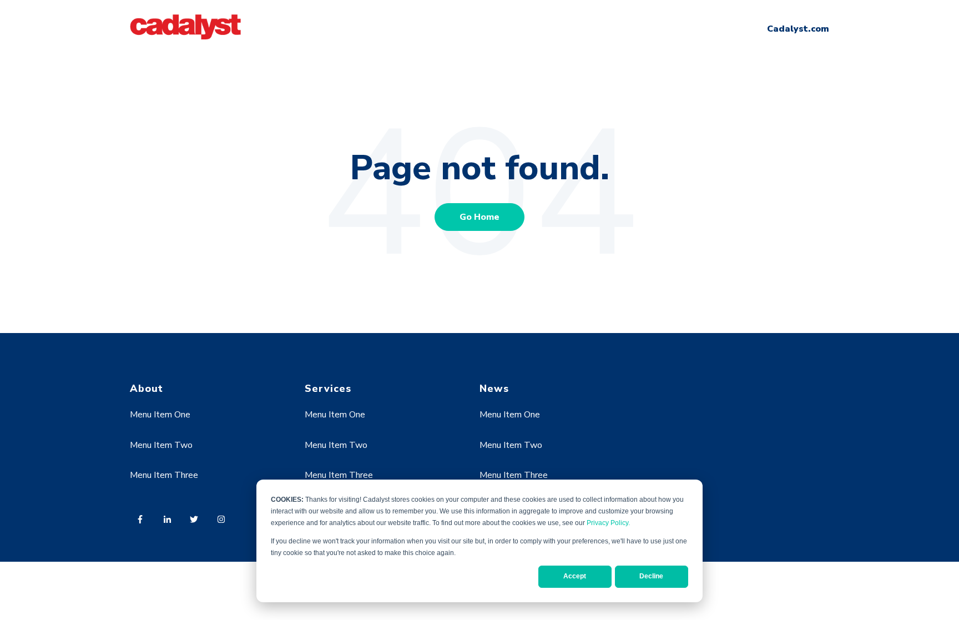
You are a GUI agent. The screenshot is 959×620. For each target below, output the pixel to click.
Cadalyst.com (798, 29)
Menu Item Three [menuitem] (164, 475)
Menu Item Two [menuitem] (161, 445)
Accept (574, 576)
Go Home (479, 217)
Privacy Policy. (608, 523)
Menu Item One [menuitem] (160, 415)
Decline (651, 576)
